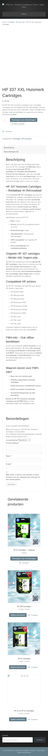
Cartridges (11, 22)
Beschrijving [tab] (9, 148)
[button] (7, 131)
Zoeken (5, 735)
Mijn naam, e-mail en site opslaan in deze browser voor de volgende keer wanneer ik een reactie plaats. (23, 477)
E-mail (9, 464)
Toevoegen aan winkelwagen (24, 120)
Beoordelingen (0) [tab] (11, 152)
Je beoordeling (12, 443)
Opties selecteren (18, 615)
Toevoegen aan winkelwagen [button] (24, 559)
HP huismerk (20, 22)
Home (4, 22)
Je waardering (12, 440)
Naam (8, 456)
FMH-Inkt (28, 752)
